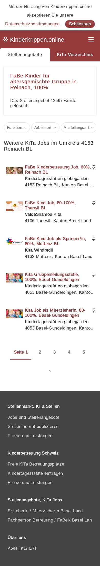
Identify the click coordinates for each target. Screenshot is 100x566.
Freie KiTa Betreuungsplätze (36, 464)
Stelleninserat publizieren (33, 426)
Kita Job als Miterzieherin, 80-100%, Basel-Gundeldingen (55, 313)
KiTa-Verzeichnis (75, 54)
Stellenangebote (25, 54)
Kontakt (28, 548)
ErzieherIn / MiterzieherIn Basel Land (45, 510)
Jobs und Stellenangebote (33, 417)
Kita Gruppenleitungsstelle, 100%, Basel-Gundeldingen (52, 277)
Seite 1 (21, 352)
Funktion (14, 127)
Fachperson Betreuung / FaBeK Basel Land (51, 520)
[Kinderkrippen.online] (35, 40)
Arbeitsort (43, 127)
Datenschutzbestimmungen (32, 23)
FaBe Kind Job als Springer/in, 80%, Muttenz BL (55, 241)
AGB (12, 548)
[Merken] (93, 167)
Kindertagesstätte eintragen (35, 473)
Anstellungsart (76, 127)
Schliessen (80, 23)
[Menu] (91, 40)
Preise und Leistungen (30, 435)
